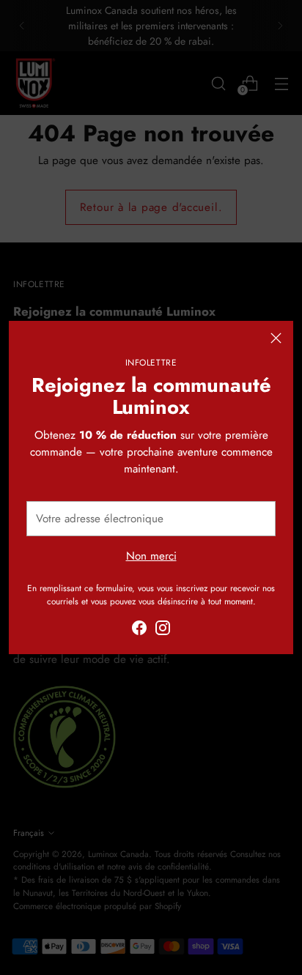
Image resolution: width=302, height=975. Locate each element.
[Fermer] (276, 338)
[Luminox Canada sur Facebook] (139, 630)
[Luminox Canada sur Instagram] (163, 630)
